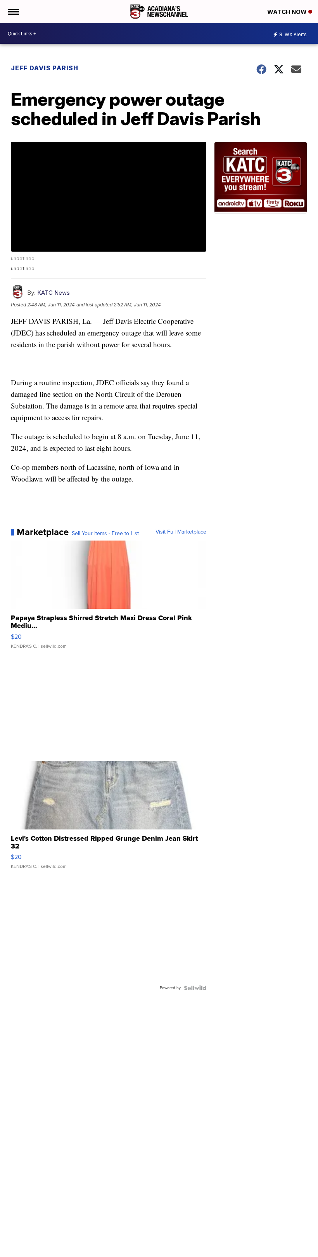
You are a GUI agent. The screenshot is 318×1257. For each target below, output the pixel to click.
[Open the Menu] (13, 11)
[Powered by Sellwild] (195, 988)
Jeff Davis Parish (44, 68)
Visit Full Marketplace (181, 532)
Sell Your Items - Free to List (105, 533)
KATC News (53, 292)
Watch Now (287, 12)
